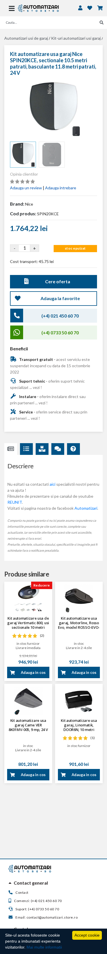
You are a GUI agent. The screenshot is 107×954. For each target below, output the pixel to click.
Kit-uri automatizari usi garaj (76, 38)
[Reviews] (57, 449)
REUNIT (14, 502)
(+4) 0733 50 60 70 (60, 332)
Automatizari (85, 508)
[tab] (53, 882)
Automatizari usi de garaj (26, 38)
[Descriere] (10, 449)
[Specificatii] (26, 449)
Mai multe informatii (44, 947)
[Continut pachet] (42, 449)
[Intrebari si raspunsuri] (73, 449)
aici (52, 484)
